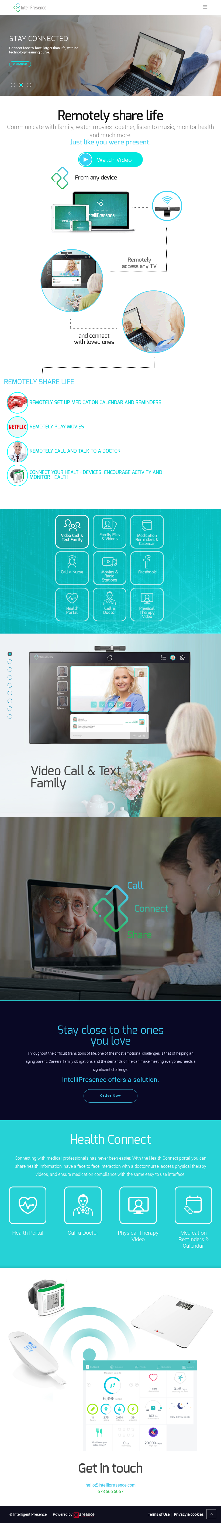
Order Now (110, 1096)
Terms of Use (159, 1514)
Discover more (20, 64)
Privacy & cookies (188, 1514)
